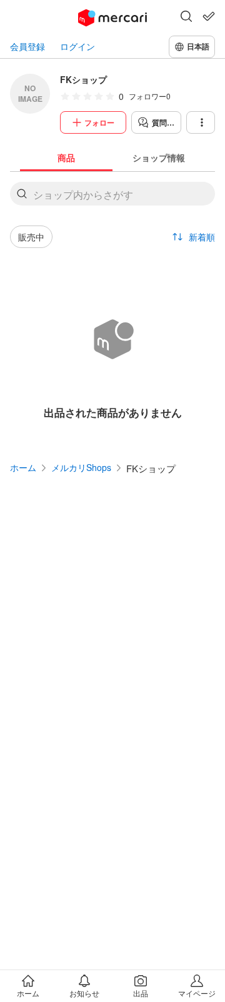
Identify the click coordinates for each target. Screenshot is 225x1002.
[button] (186, 17)
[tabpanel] (112, 306)
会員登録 (27, 46)
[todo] (208, 16)
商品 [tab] (66, 157)
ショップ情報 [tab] (158, 157)
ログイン (77, 46)
